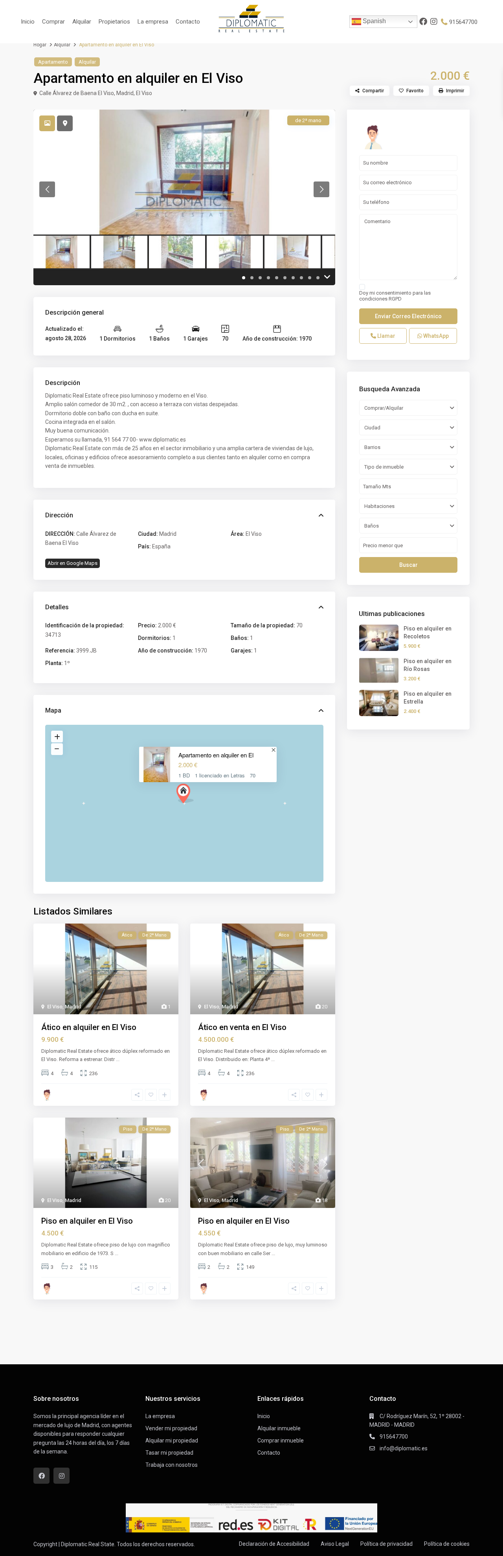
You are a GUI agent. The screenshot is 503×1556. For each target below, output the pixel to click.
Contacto (188, 21)
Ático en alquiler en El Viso (88, 1027)
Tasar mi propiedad (169, 1453)
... (117, 1059)
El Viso (144, 93)
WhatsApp (435, 336)
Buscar (408, 565)
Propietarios (114, 21)
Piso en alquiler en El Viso (87, 1221)
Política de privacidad (386, 1544)
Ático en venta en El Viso (242, 1027)
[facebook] (423, 22)
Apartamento (53, 62)
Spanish (373, 21)
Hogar (39, 45)
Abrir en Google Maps (72, 563)
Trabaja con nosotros (171, 1465)
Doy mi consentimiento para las (395, 296)
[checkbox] (362, 287)
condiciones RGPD (380, 299)
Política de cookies (447, 1544)
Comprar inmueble (280, 1440)
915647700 (463, 22)
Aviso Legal (335, 1544)
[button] (185, 793)
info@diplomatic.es (404, 1448)
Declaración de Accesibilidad (274, 1544)
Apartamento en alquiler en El (215, 755)
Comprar (53, 21)
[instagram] (434, 22)
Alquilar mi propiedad (171, 1440)
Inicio (28, 21)
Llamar (385, 336)
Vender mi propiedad (171, 1428)
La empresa (153, 21)
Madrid (125, 93)
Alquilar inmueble (279, 1428)
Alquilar (81, 21)
